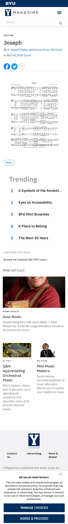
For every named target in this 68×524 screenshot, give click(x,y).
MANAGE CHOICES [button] (34, 508)
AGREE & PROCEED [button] (34, 519)
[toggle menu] (59, 13)
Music (9, 162)
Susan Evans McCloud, (48, 49)
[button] (60, 474)
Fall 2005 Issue (21, 55)
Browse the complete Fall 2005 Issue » (26, 259)
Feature (9, 35)
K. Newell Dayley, (18, 49)
